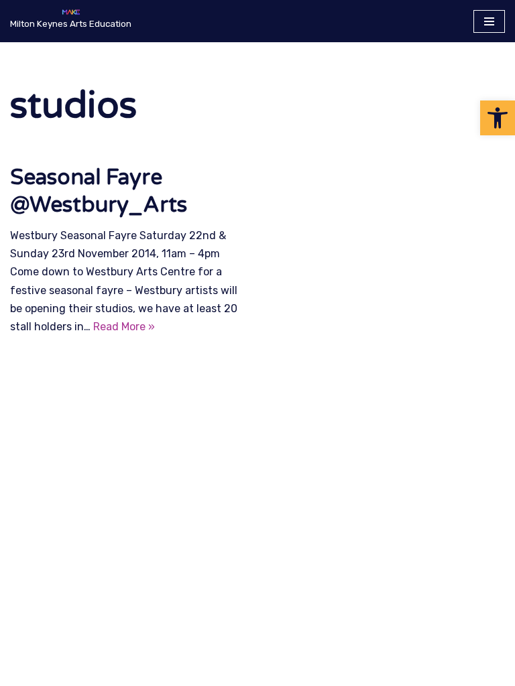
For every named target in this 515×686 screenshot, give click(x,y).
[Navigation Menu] (489, 21)
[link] (497, 117)
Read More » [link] (124, 326)
